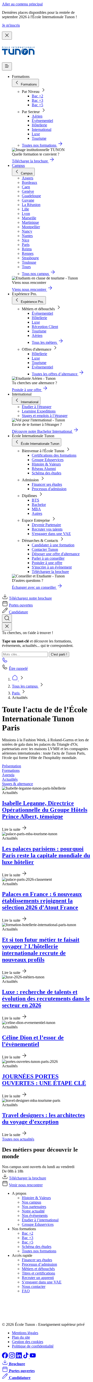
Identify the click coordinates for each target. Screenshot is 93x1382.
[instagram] (12, 1357)
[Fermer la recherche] (7, 626)
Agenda (8, 775)
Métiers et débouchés (38, 1269)
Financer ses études (47, 484)
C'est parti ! (59, 654)
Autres (37, 513)
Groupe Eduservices (47, 460)
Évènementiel (42, 121)
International (41, 129)
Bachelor (39, 504)
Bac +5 (37, 105)
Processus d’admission (39, 1264)
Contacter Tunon (45, 549)
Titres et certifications (38, 1273)
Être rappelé (18, 668)
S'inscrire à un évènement (52, 567)
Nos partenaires (34, 1207)
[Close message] (7, 36)
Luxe (36, 134)
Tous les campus (25, 686)
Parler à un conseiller (48, 558)
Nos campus (31, 1202)
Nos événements (35, 1215)
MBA (36, 509)
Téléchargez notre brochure (30, 598)
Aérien (37, 116)
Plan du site (21, 1337)
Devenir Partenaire (46, 525)
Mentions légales (25, 1333)
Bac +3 (37, 100)
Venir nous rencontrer (26, 1185)
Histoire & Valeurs (46, 464)
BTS (35, 500)
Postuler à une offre (47, 563)
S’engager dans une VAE (42, 1282)
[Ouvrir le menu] (7, 66)
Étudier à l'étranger (36, 407)
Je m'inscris (11, 25)
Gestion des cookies (27, 1342)
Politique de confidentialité (33, 1346)
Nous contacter (33, 1286)
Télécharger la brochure (50, 572)
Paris (16, 693)
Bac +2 (37, 96)
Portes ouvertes (21, 605)
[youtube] (33, 1357)
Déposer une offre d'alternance (56, 554)
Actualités (10, 779)
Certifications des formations (54, 455)
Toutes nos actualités (18, 1139)
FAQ (26, 1291)
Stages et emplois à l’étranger (44, 416)
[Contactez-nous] (5, 661)
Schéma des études (46, 473)
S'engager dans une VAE (51, 534)
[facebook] (5, 1357)
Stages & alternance (17, 784)
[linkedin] (19, 1357)
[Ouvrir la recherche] (7, 618)
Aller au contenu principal (22, 4)
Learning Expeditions (39, 411)
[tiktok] (26, 1357)
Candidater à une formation (53, 545)
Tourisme (39, 138)
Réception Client (45, 327)
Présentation (11, 766)
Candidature (18, 612)
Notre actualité (33, 1211)
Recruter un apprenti (38, 1278)
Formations (11, 770)
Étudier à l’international (40, 1220)
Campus (18, 165)
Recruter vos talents (47, 529)
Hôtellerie (39, 125)
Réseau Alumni (44, 468)
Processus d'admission (49, 489)
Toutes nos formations (39, 1251)
